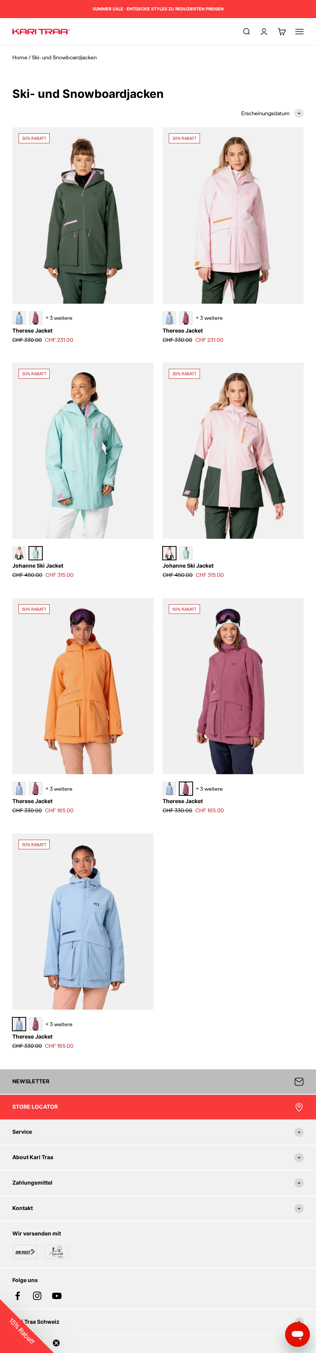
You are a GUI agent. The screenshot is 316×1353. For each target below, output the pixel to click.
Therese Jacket (32, 330)
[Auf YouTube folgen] (57, 1296)
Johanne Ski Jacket (37, 565)
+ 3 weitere (58, 318)
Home (19, 57)
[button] (27, 1326)
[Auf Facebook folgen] (17, 1296)
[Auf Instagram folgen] (37, 1296)
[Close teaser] (56, 1343)
